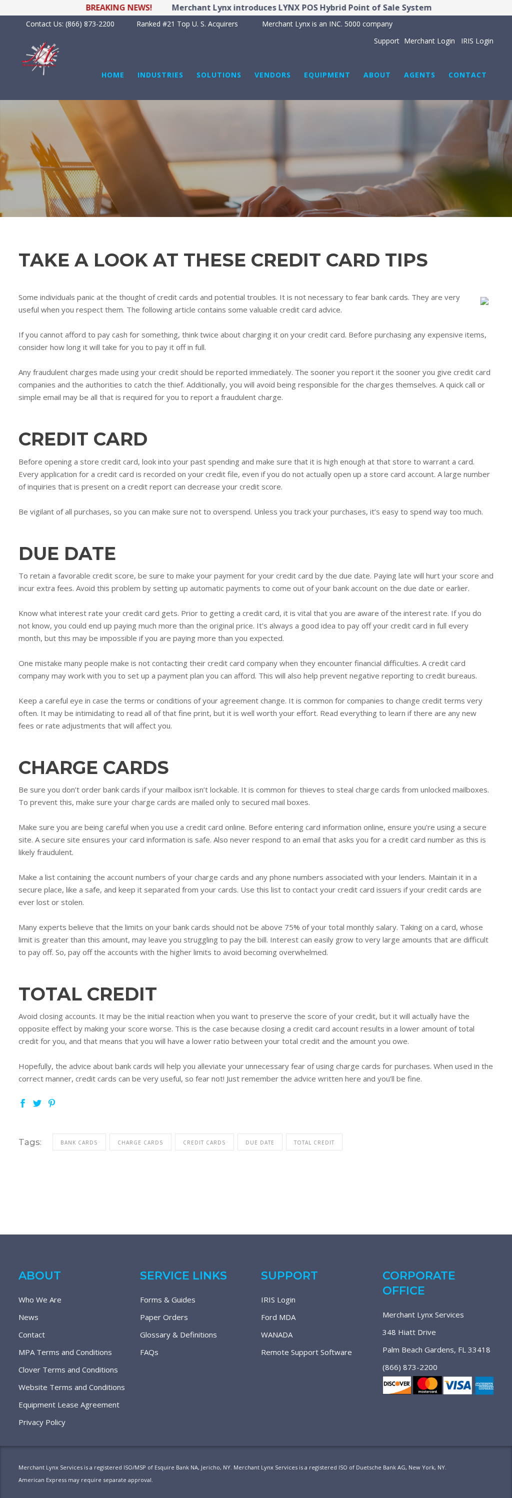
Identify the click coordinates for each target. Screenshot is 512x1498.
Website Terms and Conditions (71, 1387)
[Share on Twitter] (37, 1102)
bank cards (79, 1142)
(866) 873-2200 (410, 1367)
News (28, 1317)
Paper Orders (164, 1317)
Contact (31, 1335)
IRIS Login (278, 1299)
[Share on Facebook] (22, 1102)
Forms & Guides (168, 1299)
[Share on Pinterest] (52, 1102)
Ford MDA (278, 1317)
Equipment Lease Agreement (69, 1405)
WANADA (276, 1335)
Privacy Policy (42, 1422)
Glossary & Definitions (178, 1335)
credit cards (204, 1142)
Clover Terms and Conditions (68, 1369)
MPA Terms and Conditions (65, 1352)
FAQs (149, 1352)
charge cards (141, 1142)
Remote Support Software (306, 1352)
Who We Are (40, 1299)
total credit (314, 1142)
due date (260, 1142)
